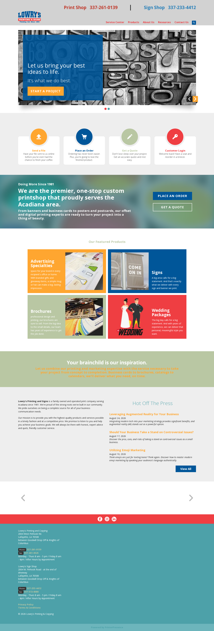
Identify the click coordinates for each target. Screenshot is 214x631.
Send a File (38, 150)
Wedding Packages (161, 312)
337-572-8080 (31, 591)
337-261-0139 (34, 549)
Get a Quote (130, 150)
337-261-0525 (31, 552)
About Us (148, 22)
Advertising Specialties (42, 263)
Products (133, 22)
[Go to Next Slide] (190, 498)
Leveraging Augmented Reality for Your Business (144, 414)
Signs (157, 272)
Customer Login (175, 150)
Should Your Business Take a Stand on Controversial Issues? (151, 432)
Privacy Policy (26, 604)
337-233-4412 (34, 588)
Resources (164, 22)
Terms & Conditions (29, 607)
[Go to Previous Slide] (23, 498)
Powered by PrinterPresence (107, 627)
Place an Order (84, 150)
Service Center (115, 22)
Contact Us (181, 22)
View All (185, 469)
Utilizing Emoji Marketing (127, 450)
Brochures (41, 311)
